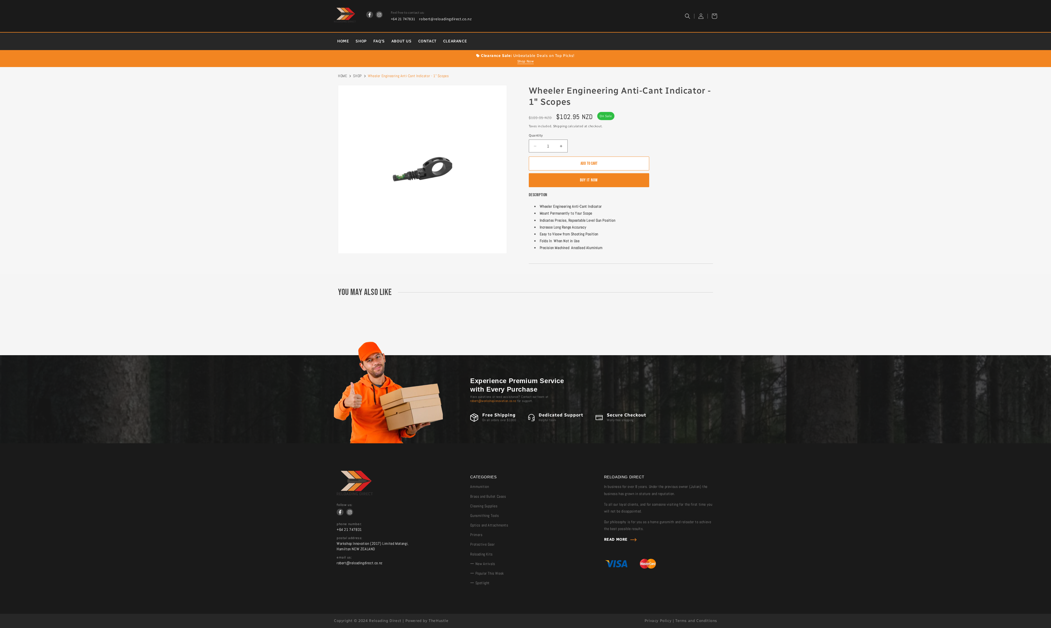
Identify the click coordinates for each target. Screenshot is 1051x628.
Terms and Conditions (696, 620)
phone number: (349, 524)
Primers (476, 534)
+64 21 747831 (403, 18)
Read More (616, 539)
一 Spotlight (480, 582)
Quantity (536, 135)
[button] (688, 16)
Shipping (560, 126)
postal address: (349, 538)
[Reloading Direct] (355, 493)
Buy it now (589, 180)
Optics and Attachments (489, 525)
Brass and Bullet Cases (488, 496)
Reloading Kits (481, 554)
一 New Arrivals (482, 563)
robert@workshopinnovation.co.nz (493, 401)
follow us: (345, 505)
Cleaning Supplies (483, 505)
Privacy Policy (658, 620)
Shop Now (525, 61)
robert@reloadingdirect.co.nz (445, 18)
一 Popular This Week (487, 573)
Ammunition (479, 486)
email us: (344, 557)
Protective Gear (482, 544)
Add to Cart (589, 163)
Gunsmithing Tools (484, 515)
